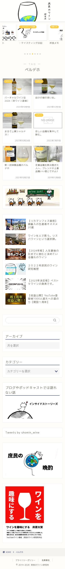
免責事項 (46, 560)
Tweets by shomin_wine (22, 432)
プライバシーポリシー (25, 560)
